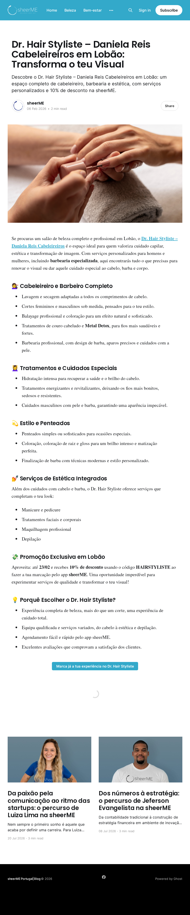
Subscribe (169, 10)
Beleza (70, 10)
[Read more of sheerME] (18, 105)
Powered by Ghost (168, 879)
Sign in (145, 10)
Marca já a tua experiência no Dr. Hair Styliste (95, 666)
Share (169, 106)
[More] (111, 10)
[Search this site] (130, 10)
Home (52, 10)
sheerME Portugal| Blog (24, 879)
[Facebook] (104, 877)
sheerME (35, 103)
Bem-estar (92, 10)
